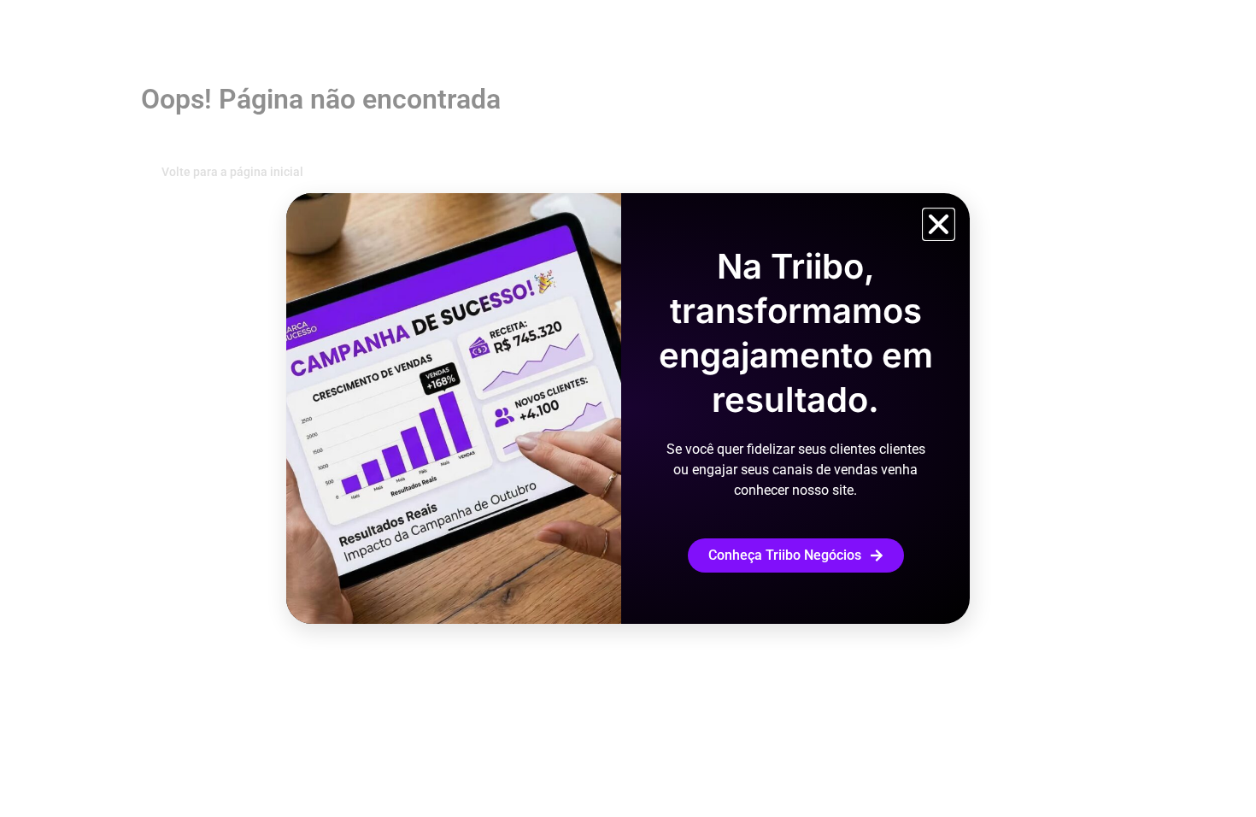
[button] (938, 224)
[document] (628, 408)
